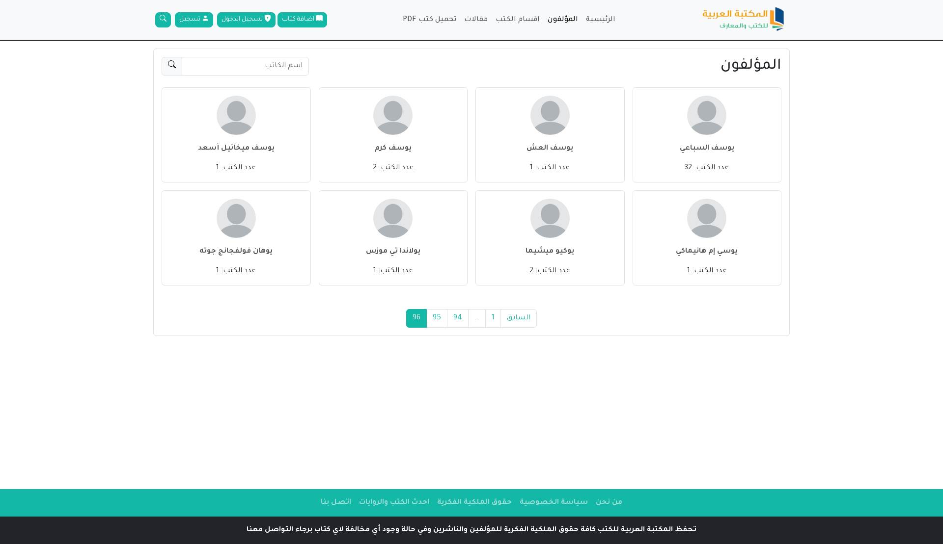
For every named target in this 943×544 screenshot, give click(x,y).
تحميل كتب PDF (429, 20)
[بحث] (163, 19)
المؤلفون (563, 20)
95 (437, 318)
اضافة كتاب (299, 19)
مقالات (476, 20)
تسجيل (190, 19)
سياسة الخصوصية (554, 503)
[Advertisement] (471, 412)
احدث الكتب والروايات (394, 503)
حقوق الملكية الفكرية (474, 503)
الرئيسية (600, 20)
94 (457, 318)
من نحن (609, 503)
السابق (518, 318)
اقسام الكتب (518, 20)
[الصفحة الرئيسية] (743, 20)
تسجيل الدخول (243, 19)
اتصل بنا (336, 503)
